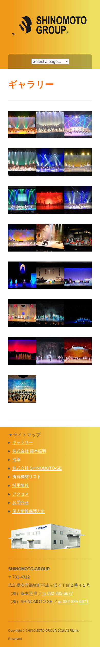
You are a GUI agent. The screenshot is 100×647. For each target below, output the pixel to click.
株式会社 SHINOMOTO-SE (37, 468)
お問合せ (20, 502)
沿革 (16, 459)
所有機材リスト (26, 476)
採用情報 (20, 485)
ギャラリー (22, 442)
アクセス (20, 494)
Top (95, 642)
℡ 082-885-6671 (73, 601)
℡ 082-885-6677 (57, 593)
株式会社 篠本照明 (29, 451)
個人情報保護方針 (28, 511)
